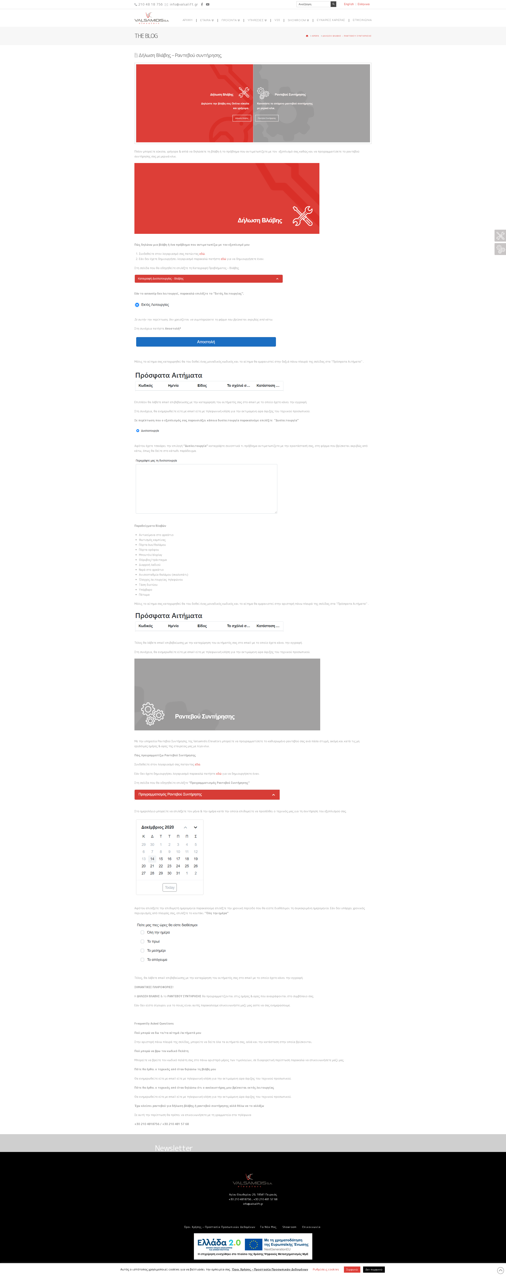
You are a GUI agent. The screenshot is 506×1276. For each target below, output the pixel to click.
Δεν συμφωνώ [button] (373, 1269)
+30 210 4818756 (240, 1199)
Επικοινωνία (311, 1227)
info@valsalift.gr (253, 1204)
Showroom (289, 1227)
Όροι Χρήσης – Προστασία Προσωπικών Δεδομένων (219, 1227)
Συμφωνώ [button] (352, 1269)
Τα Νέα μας (268, 1227)
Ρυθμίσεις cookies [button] (326, 1269)
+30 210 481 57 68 (265, 1199)
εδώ (202, 254)
